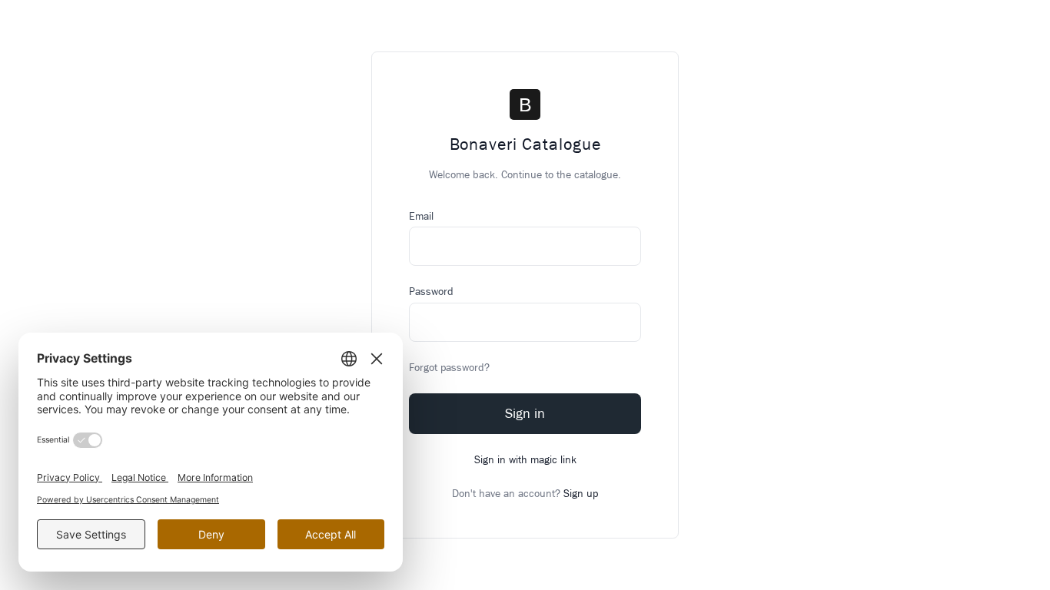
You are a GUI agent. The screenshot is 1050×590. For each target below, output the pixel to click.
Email (421, 216)
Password (431, 291)
